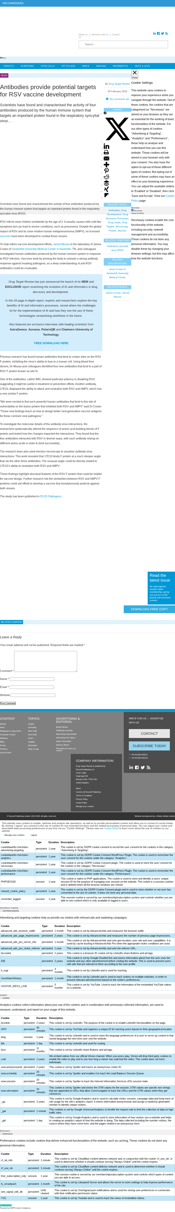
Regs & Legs (142, 66)
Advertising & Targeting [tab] (9, 908)
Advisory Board (62, 745)
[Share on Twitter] (117, 142)
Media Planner (62, 727)
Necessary (138, 211)
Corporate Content (7, 735)
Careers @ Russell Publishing (88, 792)
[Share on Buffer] (106, 185)
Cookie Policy (81, 803)
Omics (85, 66)
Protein (112, 230)
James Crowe (113, 292)
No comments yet (119, 99)
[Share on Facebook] (105, 114)
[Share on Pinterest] (106, 173)
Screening (27, 66)
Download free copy (149, 609)
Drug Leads (114, 222)
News (2, 727)
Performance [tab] (5, 1131)
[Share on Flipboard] (106, 198)
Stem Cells (48, 66)
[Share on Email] (106, 161)
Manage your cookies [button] (85, 806)
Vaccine (122, 230)
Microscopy (122, 226)
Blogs (2, 742)
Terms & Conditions (84, 796)
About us (83, 34)
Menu (4, 58)
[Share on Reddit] (106, 179)
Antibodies (114, 210)
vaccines (5, 236)
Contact (149, 733)
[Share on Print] (106, 154)
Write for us (137, 718)
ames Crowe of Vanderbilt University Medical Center (117, 273)
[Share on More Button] (106, 167)
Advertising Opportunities (66, 734)
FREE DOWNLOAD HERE (51, 343)
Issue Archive (5, 753)
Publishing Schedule (64, 730)
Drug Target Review (119, 83)
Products (4, 749)
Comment (7, 670)
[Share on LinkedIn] (106, 148)
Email (4, 687)
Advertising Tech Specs (66, 738)
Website (5, 695)
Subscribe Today (149, 746)
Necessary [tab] (135, 208)
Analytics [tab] (3, 995)
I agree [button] (34, 835)
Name (4, 679)
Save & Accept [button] (6, 1205)
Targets (8, 66)
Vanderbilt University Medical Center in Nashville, (42, 249)
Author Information (63, 741)
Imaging (101, 66)
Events (3, 745)
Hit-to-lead (32, 735)
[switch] (1, 910)
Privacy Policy (82, 799)
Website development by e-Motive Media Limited (154, 816)
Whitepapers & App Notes (10, 731)
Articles (3, 724)
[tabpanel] (87, 560)
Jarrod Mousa (61, 244)
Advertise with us (99, 34)
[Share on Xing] (106, 191)
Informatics (120, 66)
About (78, 788)
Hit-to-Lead (68, 66)
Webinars (4, 738)
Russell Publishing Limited (19, 816)
